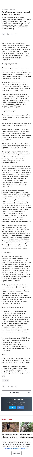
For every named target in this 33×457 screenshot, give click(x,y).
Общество (5, 380)
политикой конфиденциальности (16, 448)
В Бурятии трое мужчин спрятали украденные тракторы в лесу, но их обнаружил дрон (10, 436)
